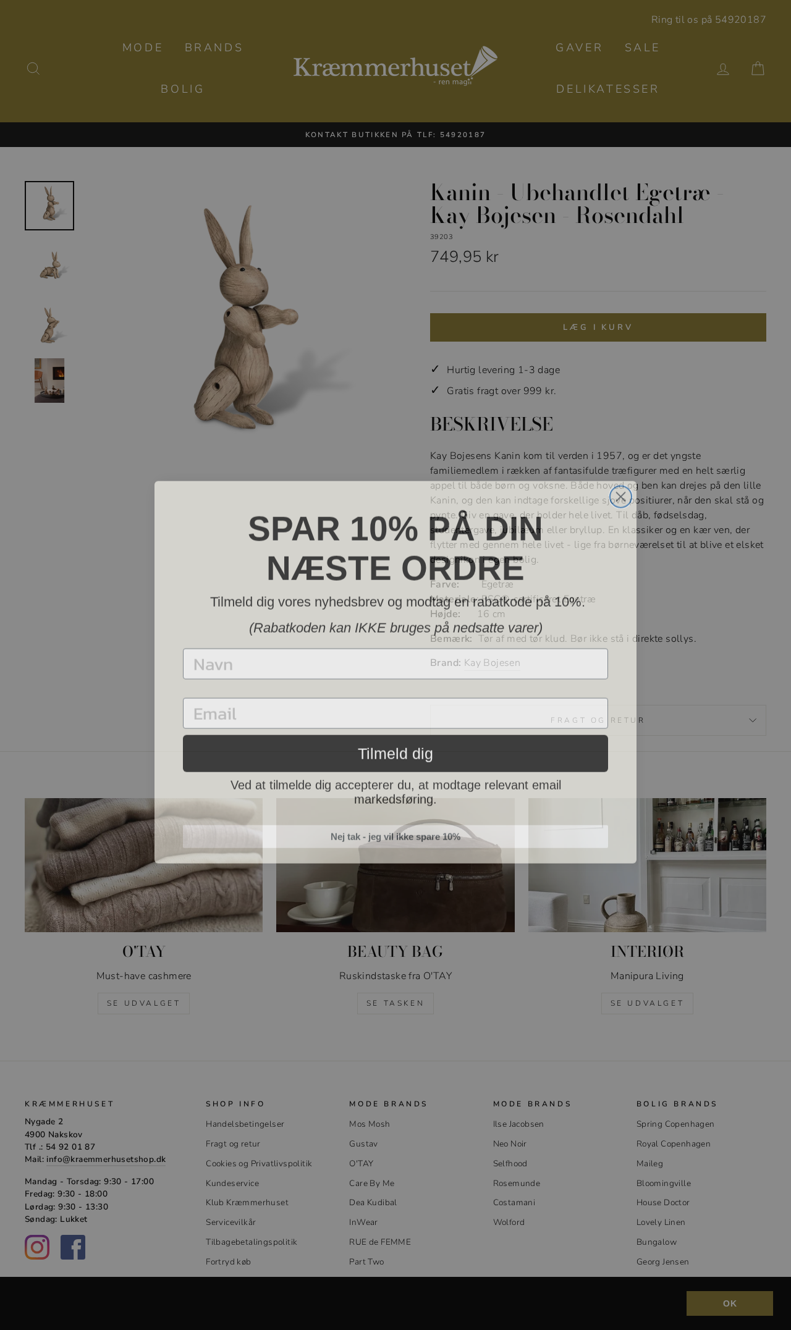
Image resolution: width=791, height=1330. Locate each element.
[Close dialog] (621, 489)
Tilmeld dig (395, 746)
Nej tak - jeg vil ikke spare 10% (395, 829)
